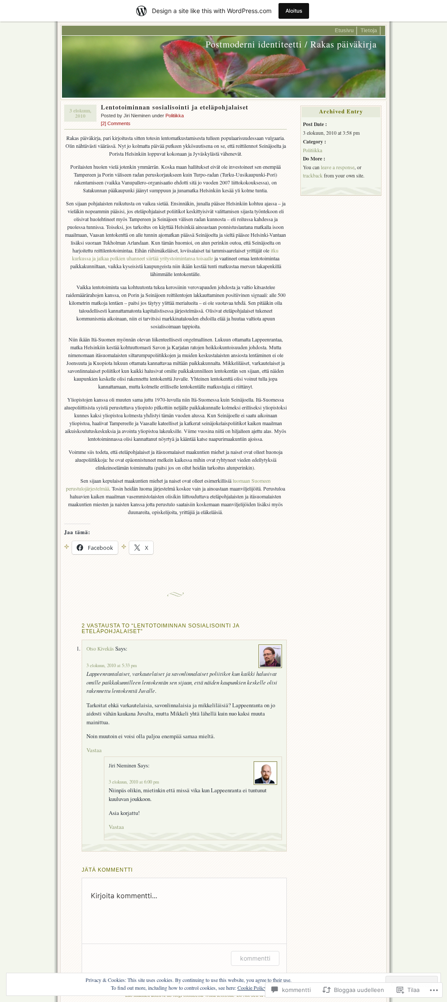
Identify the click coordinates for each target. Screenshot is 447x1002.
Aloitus (293, 10)
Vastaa (94, 750)
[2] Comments (116, 123)
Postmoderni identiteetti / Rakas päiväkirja (291, 44)
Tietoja (369, 30)
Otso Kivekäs (100, 648)
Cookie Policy (252, 987)
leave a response (337, 167)
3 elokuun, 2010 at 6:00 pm (134, 782)
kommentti (255, 958)
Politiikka (174, 115)
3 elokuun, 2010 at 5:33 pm (111, 665)
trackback (313, 175)
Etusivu (344, 30)
